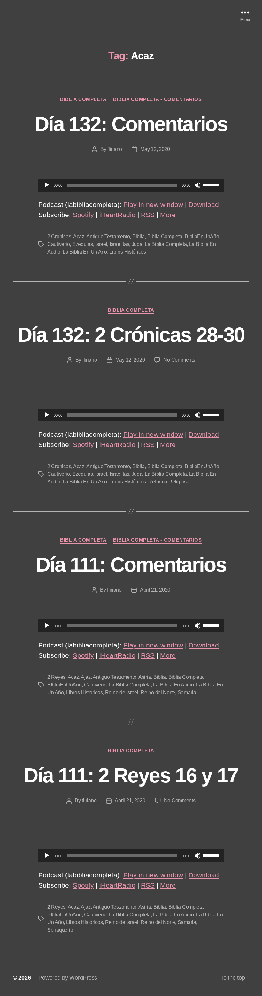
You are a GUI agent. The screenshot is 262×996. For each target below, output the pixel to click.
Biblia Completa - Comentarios (157, 99)
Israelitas (119, 244)
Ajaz (86, 677)
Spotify (83, 214)
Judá (137, 244)
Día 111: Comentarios (131, 564)
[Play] (46, 185)
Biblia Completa (83, 99)
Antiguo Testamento (108, 236)
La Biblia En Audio (173, 684)
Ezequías (82, 244)
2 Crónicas (59, 236)
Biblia (138, 236)
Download (204, 204)
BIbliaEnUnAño (202, 236)
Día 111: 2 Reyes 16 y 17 (131, 775)
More (168, 214)
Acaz (78, 236)
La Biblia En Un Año (85, 252)
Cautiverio (58, 244)
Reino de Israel (121, 692)
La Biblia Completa (166, 244)
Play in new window (153, 204)
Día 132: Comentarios (131, 124)
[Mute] (197, 185)
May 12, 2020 (155, 149)
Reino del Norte (158, 692)
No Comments (179, 360)
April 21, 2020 (155, 589)
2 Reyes (56, 677)
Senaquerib (60, 930)
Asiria (144, 677)
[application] (131, 185)
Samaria (187, 692)
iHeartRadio (117, 214)
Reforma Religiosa (168, 481)
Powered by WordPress (67, 978)
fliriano (114, 149)
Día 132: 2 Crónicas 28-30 (131, 334)
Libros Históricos (127, 252)
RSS (148, 214)
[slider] (211, 184)
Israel (101, 244)
